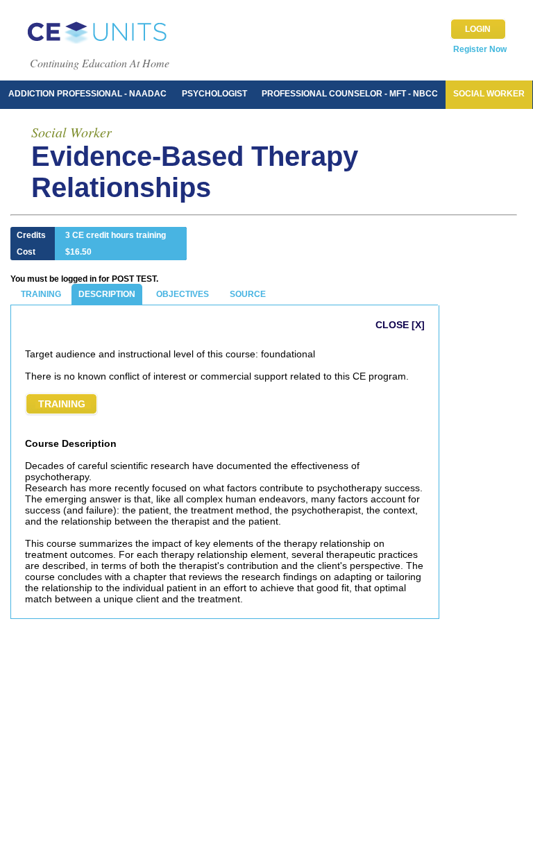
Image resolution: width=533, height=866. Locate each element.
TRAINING (41, 294)
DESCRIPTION (106, 294)
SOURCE (248, 294)
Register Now (480, 49)
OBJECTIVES (182, 294)
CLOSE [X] (400, 324)
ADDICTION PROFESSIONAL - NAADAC (87, 94)
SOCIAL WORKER (489, 94)
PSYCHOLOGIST (214, 94)
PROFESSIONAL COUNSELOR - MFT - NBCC (350, 94)
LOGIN (478, 29)
